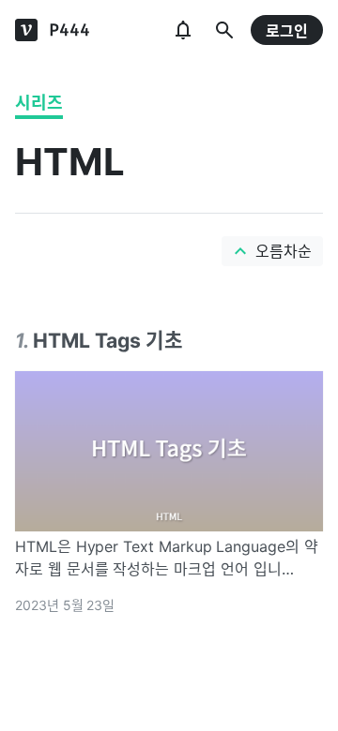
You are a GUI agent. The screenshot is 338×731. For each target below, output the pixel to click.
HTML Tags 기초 (108, 340)
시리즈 (39, 102)
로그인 (287, 31)
